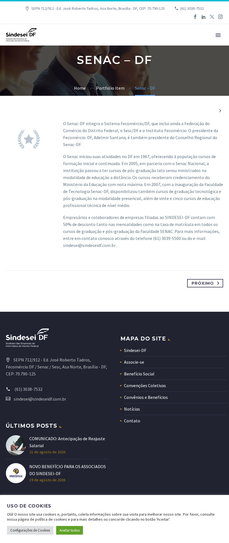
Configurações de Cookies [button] (30, 530)
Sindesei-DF (135, 350)
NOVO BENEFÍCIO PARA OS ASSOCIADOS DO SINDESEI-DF (67, 470)
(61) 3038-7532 (192, 8)
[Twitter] (212, 17)
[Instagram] (220, 17)
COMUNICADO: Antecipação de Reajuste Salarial (67, 442)
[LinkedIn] (203, 17)
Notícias (132, 409)
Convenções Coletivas (145, 385)
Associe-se (134, 362)
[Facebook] (195, 17)
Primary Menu (218, 35)
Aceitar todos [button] (69, 530)
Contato (132, 420)
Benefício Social (139, 374)
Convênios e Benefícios (146, 397)
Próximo (203, 283)
